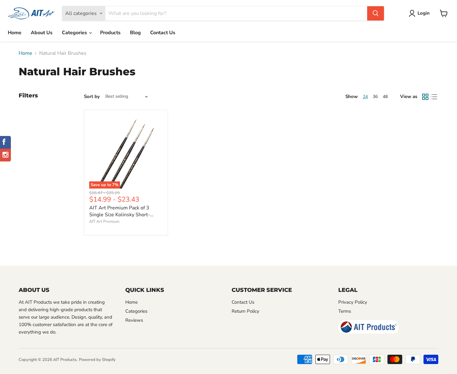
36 (375, 97)
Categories (75, 32)
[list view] (434, 96)
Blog (135, 32)
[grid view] (425, 96)
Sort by (92, 96)
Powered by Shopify (97, 359)
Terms (344, 311)
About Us (42, 32)
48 (385, 97)
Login (424, 13)
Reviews (134, 320)
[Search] (375, 13)
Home (14, 32)
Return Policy (245, 311)
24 (365, 97)
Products (110, 32)
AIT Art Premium (104, 221)
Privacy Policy (352, 302)
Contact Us (162, 32)
